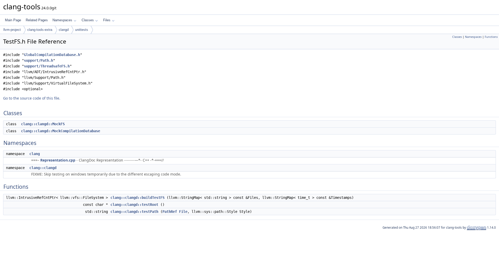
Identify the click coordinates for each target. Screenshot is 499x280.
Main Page (13, 20)
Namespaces (62, 20)
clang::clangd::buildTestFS (137, 197)
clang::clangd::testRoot (134, 204)
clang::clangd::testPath (134, 211)
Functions (491, 37)
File (183, 211)
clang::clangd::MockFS (43, 124)
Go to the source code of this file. (31, 98)
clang (34, 154)
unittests (81, 30)
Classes (88, 20)
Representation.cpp (57, 160)
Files (106, 20)
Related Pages (37, 20)
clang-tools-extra (39, 30)
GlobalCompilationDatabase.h (52, 55)
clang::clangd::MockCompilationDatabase (60, 131)
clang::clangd (42, 168)
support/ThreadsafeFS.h (47, 66)
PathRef (169, 211)
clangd (64, 30)
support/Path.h (38, 60)
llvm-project (12, 30)
